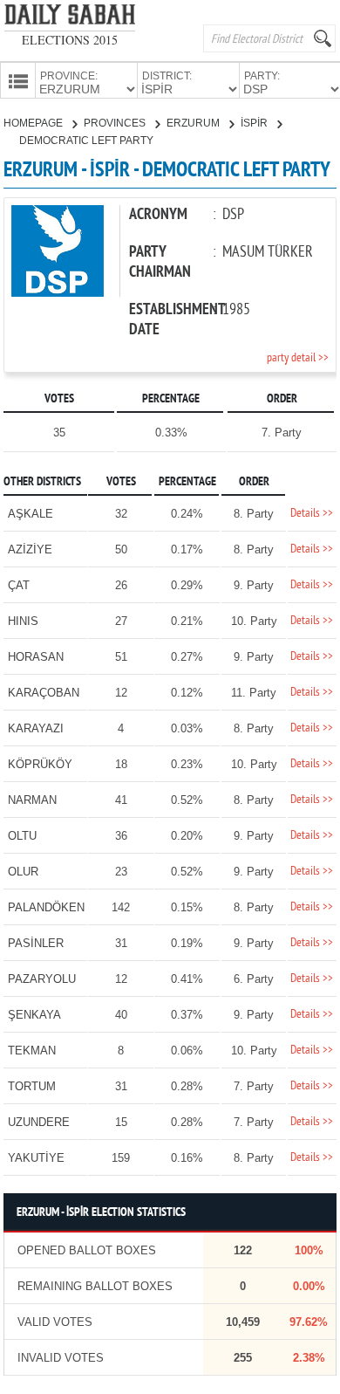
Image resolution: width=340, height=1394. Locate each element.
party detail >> (298, 358)
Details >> (311, 513)
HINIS (23, 621)
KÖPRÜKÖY (40, 764)
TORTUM (32, 1086)
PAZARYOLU (42, 978)
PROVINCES (116, 123)
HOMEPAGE (34, 123)
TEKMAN (32, 1050)
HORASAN (36, 656)
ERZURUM (194, 123)
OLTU (22, 835)
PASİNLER (36, 943)
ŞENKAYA (34, 1014)
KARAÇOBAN (43, 692)
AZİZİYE (30, 549)
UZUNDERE (39, 1122)
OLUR (23, 871)
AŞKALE (30, 513)
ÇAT (19, 585)
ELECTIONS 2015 (70, 39)
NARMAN (32, 800)
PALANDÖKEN (46, 907)
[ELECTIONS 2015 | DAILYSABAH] (69, 17)
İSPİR (255, 123)
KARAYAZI (36, 728)
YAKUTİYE (36, 1157)
